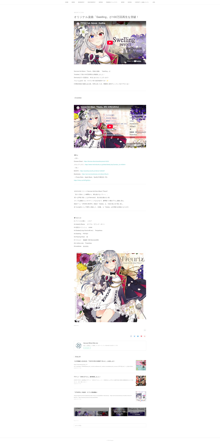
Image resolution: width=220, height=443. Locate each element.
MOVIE (122, 2)
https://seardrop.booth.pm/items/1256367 (92, 171)
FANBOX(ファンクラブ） (112, 2)
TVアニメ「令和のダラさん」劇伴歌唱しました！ (87, 377)
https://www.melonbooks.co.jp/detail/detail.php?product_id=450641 (105, 164)
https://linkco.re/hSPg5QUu (82, 180)
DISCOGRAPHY (91, 2)
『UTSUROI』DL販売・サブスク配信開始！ (86, 392)
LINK (154, 2)
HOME (66, 2)
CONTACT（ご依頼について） (142, 2)
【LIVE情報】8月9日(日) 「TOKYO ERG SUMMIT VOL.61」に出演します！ (94, 361)
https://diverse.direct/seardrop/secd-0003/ (96, 161)
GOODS (130, 2)
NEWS (73, 2)
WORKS (101, 2)
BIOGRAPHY (81, 2)
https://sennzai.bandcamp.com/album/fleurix (95, 174)
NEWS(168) (76, 325)
